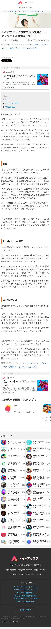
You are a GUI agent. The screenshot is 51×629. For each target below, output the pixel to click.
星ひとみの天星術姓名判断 (25, 596)
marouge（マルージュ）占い (25, 590)
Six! (6, 99)
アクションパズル (30, 48)
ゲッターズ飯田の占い (25, 593)
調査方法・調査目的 (33, 565)
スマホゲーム (33, 44)
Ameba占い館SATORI (25, 601)
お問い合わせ (25, 609)
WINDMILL (10, 106)
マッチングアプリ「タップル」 (25, 587)
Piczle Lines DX (12, 103)
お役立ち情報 (27, 7)
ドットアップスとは (18, 565)
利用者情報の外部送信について (32, 570)
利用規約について (13, 570)
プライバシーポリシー (18, 574)
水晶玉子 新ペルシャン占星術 (25, 598)
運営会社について (34, 574)
